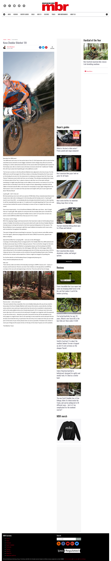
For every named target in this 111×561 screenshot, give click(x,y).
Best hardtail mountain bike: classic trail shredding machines (95, 62)
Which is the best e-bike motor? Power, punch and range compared (67, 149)
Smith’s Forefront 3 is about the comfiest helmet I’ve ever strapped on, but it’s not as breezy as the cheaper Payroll (68, 344)
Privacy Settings (82, 559)
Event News (15, 39)
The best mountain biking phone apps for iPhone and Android (69, 226)
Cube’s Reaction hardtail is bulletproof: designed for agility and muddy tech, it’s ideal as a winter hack (68, 374)
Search (78, 539)
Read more (69, 261)
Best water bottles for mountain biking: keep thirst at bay (67, 201)
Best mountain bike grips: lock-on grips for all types (67, 174)
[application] (28, 285)
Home (4, 39)
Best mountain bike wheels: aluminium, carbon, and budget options (66, 253)
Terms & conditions (68, 559)
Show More (89, 71)
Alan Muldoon (11, 47)
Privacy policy (75, 559)
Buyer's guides (63, 127)
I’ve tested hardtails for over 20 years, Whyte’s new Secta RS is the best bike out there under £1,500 (68, 318)
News (9, 39)
